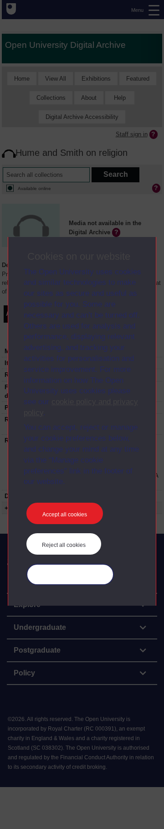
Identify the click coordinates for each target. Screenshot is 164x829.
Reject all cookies (64, 545)
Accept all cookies (64, 514)
